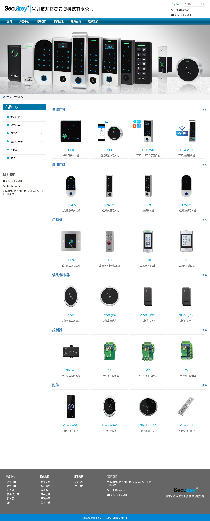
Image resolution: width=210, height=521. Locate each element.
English (175, 4)
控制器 (13, 149)
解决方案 (45, 498)
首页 (8, 97)
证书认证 (45, 494)
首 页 (9, 21)
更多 (204, 109)
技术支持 (45, 482)
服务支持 (76, 21)
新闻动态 (79, 482)
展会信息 (79, 486)
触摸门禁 (15, 125)
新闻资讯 (59, 21)
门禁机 (13, 133)
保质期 (44, 490)
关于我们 (41, 21)
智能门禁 (15, 116)
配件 (12, 157)
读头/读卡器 (16, 141)
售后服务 (45, 486)
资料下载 (45, 502)
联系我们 (93, 21)
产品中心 (24, 21)
